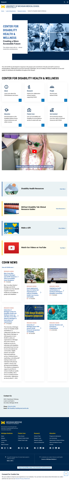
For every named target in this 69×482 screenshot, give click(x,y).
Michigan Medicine (7, 433)
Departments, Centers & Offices (57, 440)
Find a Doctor (21, 436)
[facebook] (2, 448)
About (2, 436)
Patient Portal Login (22, 440)
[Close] (66, 473)
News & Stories (4, 444)
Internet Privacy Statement (22, 478)
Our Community (53, 438)
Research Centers (38, 440)
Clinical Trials (37, 436)
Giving (2, 442)
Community (4, 440)
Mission (3, 438)
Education (52, 433)
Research (37, 433)
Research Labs (37, 438)
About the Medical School (56, 442)
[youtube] (10, 448)
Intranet (51, 444)
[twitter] (7, 448)
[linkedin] (40, 448)
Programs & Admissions (55, 436)
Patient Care (22, 433)
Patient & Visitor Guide (23, 438)
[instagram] (5, 448)
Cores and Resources (39, 442)
